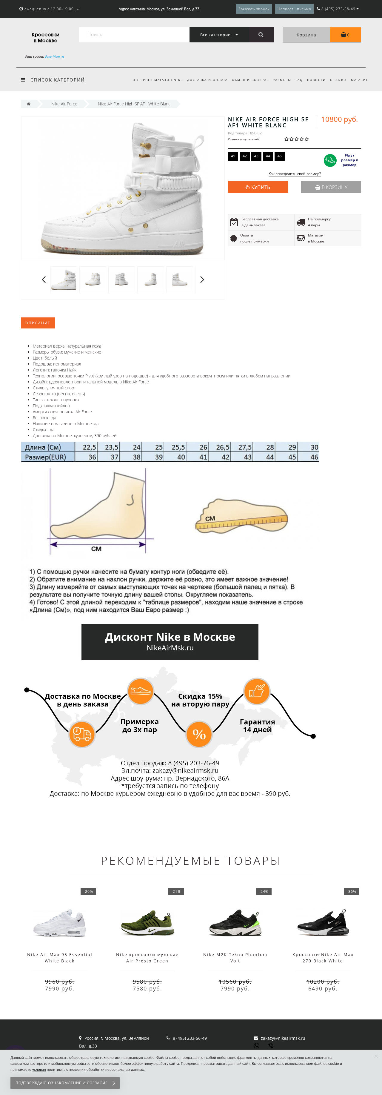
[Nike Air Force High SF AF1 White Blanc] (63, 279)
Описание (37, 322)
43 (256, 156)
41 (233, 156)
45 (280, 156)
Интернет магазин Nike (158, 80)
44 (268, 156)
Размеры (282, 80)
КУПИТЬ (260, 187)
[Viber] (271, 1046)
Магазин (360, 80)
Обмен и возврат (250, 80)
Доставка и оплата (207, 80)
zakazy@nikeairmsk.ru (283, 1038)
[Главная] (29, 104)
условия (39, 1070)
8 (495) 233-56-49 (190, 1038)
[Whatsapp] (257, 1045)
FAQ (299, 80)
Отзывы (338, 80)
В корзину (334, 187)
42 (245, 156)
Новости (316, 80)
